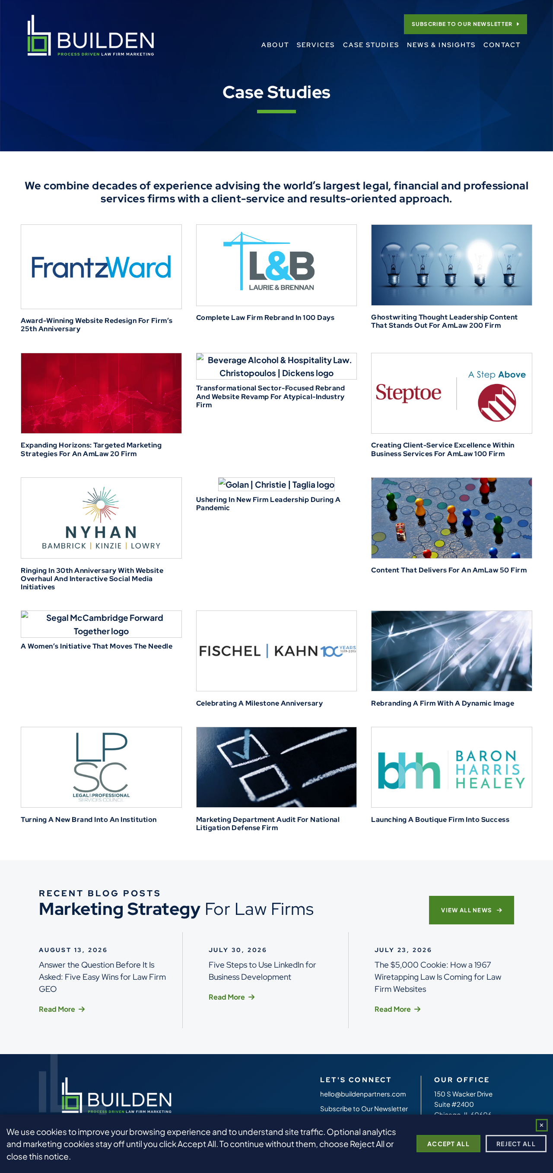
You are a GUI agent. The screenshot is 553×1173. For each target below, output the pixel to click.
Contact (502, 45)
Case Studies (371, 45)
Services (316, 45)
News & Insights (441, 45)
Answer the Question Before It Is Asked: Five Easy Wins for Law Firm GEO (102, 976)
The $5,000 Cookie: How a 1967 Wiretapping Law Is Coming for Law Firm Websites (438, 976)
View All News (467, 910)
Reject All (516, 1143)
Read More (57, 1008)
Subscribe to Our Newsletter (462, 24)
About (275, 45)
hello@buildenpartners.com (363, 1094)
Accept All (448, 1143)
